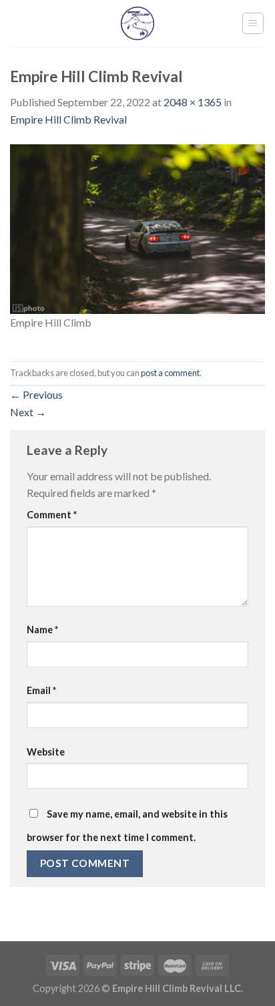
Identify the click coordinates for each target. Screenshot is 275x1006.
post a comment (170, 372)
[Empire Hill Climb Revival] (137, 227)
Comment (52, 514)
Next (28, 411)
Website (46, 752)
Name (42, 629)
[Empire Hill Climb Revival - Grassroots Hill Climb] (138, 23)
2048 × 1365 (193, 102)
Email (41, 690)
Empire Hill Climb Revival (68, 119)
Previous (36, 394)
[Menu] (253, 23)
